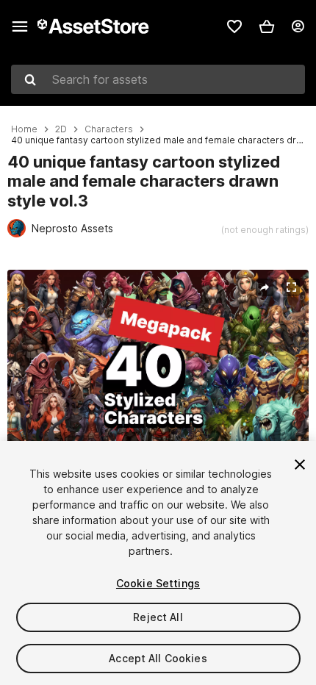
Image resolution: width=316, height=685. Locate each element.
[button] (267, 26)
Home (24, 129)
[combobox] (158, 79)
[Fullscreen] (291, 287)
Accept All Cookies (158, 658)
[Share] (264, 287)
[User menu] (297, 26)
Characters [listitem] (109, 129)
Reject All (157, 617)
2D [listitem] (61, 129)
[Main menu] (20, 26)
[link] (234, 26)
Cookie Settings (158, 583)
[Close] (300, 464)
